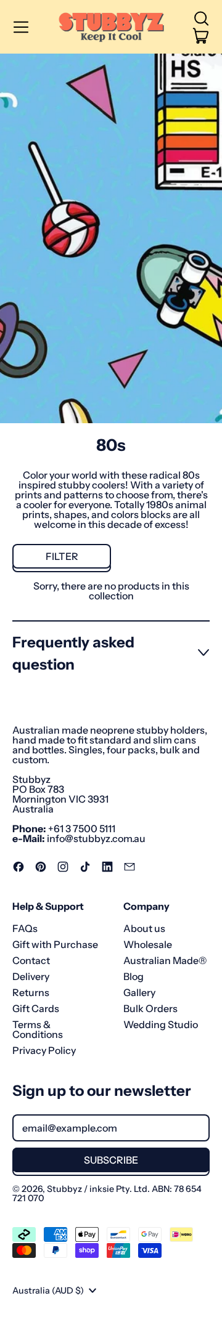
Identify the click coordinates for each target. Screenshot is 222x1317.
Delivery (30, 976)
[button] (201, 18)
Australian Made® (165, 960)
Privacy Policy (44, 1050)
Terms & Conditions (37, 1029)
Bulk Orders (150, 1008)
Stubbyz (64, 1188)
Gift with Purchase (55, 944)
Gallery (139, 992)
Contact (31, 960)
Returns (30, 992)
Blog (133, 976)
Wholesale (147, 944)
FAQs (25, 928)
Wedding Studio (160, 1024)
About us (144, 928)
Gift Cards (35, 1008)
